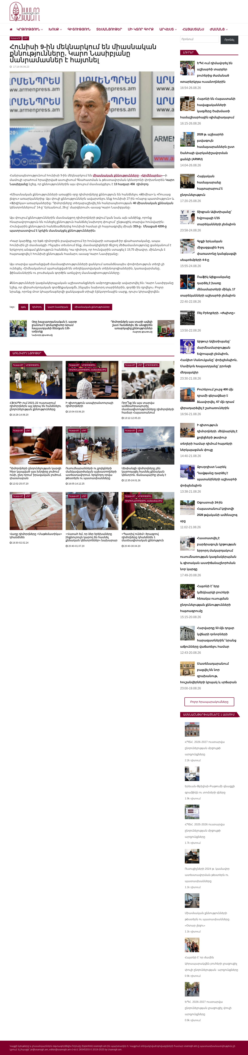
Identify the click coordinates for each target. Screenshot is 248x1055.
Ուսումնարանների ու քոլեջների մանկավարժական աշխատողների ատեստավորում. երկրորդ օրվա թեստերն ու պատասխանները (91, 473)
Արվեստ (166, 29)
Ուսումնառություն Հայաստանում (87, 370)
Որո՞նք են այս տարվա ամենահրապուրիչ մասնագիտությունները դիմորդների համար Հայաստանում (148, 407)
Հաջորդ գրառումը (142, 332)
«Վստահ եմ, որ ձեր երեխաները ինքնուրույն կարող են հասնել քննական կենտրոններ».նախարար (91, 537)
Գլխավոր (16, 38)
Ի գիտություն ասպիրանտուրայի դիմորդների (89, 404)
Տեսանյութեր (109, 29)
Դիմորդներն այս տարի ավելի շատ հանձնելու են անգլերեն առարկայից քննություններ (131, 325)
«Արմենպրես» (151, 175)
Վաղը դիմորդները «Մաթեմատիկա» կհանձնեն (36, 535)
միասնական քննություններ (92, 307)
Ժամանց (217, 29)
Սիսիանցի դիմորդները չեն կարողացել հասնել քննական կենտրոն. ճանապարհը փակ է (144, 471)
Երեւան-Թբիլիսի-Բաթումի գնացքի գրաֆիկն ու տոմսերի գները (210, 789)
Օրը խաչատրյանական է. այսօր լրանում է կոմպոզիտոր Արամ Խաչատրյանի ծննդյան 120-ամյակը (54, 326)
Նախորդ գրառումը (42, 335)
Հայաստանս (193, 29)
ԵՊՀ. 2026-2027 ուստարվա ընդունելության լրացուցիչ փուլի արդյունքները (208, 1008)
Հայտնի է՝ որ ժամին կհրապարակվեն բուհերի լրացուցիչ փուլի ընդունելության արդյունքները (211, 963)
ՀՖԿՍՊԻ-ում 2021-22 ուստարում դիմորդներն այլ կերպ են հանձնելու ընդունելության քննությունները (35, 406)
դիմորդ (36, 307)
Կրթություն (28, 29)
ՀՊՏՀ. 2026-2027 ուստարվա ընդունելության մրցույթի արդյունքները (205, 748)
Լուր (25, 38)
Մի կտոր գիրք (141, 29)
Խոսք (54, 29)
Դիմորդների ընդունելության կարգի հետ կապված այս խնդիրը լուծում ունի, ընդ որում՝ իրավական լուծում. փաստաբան (36, 473)
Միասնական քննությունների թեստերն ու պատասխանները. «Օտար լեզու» (207, 919)
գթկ (23, 307)
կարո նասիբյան (58, 307)
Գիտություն (79, 29)
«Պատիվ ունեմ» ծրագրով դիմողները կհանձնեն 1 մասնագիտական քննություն (143, 537)
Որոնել (229, 39)
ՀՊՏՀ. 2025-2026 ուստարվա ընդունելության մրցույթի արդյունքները (205, 830)
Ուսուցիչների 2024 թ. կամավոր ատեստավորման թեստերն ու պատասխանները (207, 875)
